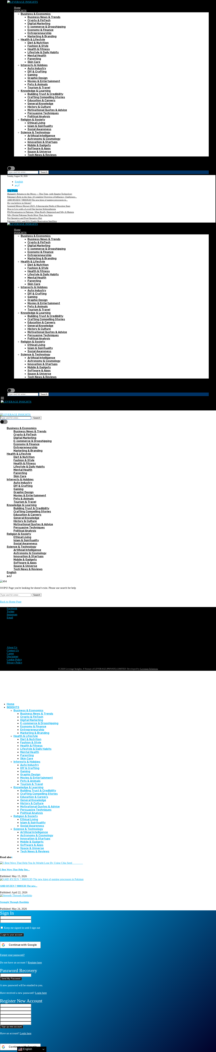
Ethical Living (36, 122)
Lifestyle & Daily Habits (43, 52)
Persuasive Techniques (43, 113)
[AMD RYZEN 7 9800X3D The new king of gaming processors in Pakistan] (42, 879)
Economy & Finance (40, 30)
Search (43, 172)
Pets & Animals (38, 84)
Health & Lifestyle (33, 39)
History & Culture (39, 106)
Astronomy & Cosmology (44, 138)
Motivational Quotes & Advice (47, 110)
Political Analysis (39, 116)
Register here (35, 962)
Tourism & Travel (39, 87)
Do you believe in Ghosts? (19, 203)
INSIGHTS (20, 10)
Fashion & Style (38, 46)
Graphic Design (38, 78)
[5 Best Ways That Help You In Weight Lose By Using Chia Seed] (41, 862)
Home (17, 7)
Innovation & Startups (43, 142)
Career (10, 653)
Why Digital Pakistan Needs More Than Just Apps (30, 215)
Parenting (34, 58)
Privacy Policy (14, 662)
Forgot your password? (12, 955)
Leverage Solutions (149, 669)
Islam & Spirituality (40, 126)
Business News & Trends (44, 17)
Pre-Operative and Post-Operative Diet (24, 218)
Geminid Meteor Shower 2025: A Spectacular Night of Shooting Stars (38, 206)
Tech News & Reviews (42, 154)
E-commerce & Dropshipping (47, 26)
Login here (41, 992)
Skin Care (34, 62)
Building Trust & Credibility (45, 94)
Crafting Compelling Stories (46, 97)
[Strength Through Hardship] (16, 895)
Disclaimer (12, 656)
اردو (17, 184)
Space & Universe (39, 151)
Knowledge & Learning (36, 90)
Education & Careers (41, 100)
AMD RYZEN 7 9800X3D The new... (18, 886)
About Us (12, 647)
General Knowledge (40, 103)
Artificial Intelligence (41, 135)
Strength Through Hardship (14, 902)
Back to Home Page (10, 601)
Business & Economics (36, 14)
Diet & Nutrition (38, 42)
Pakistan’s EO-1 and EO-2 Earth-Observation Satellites (32, 221)
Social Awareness (39, 129)
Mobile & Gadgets (39, 145)
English (19, 181)
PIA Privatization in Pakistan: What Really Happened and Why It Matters (40, 212)
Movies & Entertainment (44, 81)
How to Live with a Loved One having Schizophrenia (31, 209)
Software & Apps (39, 148)
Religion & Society (33, 119)
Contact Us (13, 650)
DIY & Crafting (37, 71)
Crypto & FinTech (39, 20)
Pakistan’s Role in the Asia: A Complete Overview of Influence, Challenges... (42, 197)
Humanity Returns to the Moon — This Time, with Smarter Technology (39, 194)
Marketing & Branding (42, 36)
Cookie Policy (14, 659)
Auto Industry (37, 68)
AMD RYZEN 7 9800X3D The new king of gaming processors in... (37, 200)
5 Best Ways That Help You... (15, 869)
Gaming (32, 74)
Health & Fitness (39, 49)
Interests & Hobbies (34, 65)
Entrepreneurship (39, 33)
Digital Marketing (39, 23)
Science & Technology (35, 132)
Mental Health (37, 55)
